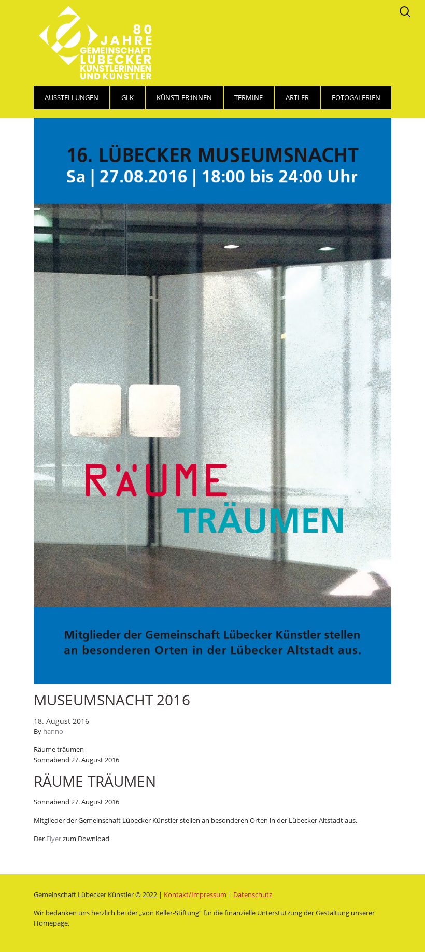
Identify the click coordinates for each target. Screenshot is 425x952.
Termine (248, 97)
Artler (297, 97)
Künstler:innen (184, 97)
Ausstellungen (71, 97)
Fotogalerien (356, 97)
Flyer (54, 838)
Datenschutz (252, 894)
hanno (53, 731)
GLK (127, 97)
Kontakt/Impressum (195, 894)
